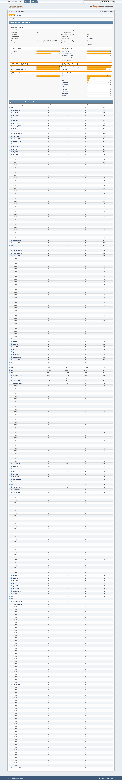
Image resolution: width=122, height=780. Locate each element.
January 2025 (16, 243)
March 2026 (16, 123)
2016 (12, 596)
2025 (12, 131)
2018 (12, 373)
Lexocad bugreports (67, 56)
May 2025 (15, 152)
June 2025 (15, 149)
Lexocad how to (65, 51)
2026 (12, 107)
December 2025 (17, 133)
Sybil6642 (64, 78)
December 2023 (17, 250)
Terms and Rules (105, 778)
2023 (12, 248)
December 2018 (17, 375)
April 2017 (15, 586)
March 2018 (16, 477)
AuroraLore (64, 84)
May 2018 (15, 471)
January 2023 (16, 360)
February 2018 (17, 479)
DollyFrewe (64, 93)
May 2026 (15, 118)
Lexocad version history (67, 58)
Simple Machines (19, 778)
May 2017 (15, 583)
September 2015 (17, 768)
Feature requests (66, 60)
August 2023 (16, 341)
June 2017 (15, 581)
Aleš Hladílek (14, 51)
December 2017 (17, 487)
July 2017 (15, 578)
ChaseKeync (64, 91)
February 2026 (17, 126)
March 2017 (16, 588)
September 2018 (17, 383)
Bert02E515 (64, 96)
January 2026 (16, 128)
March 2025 (16, 157)
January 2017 (16, 594)
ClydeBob (64, 89)
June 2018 (15, 469)
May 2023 (15, 349)
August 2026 (16, 110)
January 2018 (16, 482)
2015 (12, 599)
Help (99, 778)
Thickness (13, 67)
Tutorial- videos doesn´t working (19, 69)
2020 (12, 367)
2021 (12, 365)
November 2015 (17, 604)
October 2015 (17, 685)
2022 (12, 362)
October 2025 (17, 139)
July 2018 (15, 466)
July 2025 (15, 146)
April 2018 (15, 474)
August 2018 (16, 464)
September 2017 (17, 495)
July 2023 (15, 344)
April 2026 (15, 120)
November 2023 (17, 253)
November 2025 (17, 136)
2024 (12, 245)
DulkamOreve (65, 87)
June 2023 (15, 347)
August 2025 (16, 144)
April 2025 (15, 154)
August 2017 (16, 575)
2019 (12, 370)
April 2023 (15, 352)
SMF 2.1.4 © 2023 (11, 778)
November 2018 (17, 378)
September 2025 (17, 141)
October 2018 (17, 380)
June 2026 (15, 115)
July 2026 (15, 113)
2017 (12, 484)
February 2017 (17, 591)
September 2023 (17, 339)
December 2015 (17, 601)
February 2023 (17, 357)
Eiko (12, 53)
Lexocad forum (15, 6)
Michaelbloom (65, 82)
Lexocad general (66, 53)
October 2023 (17, 256)
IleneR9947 (90, 38)
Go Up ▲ (112, 778)
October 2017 (17, 492)
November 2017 (17, 490)
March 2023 (16, 354)
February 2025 (17, 240)
